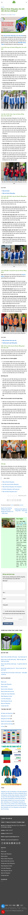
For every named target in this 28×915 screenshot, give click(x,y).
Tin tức (2, 7)
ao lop (7, 791)
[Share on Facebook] (10, 500)
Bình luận (5, 580)
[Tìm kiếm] (26, 2)
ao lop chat (7, 796)
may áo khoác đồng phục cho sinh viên (13, 35)
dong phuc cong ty (18, 795)
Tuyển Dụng (24, 908)
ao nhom (15, 793)
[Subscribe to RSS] (9, 843)
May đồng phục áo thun (6, 696)
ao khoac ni (10, 800)
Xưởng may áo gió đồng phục (9, 343)
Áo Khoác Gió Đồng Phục (7, 713)
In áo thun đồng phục (6, 698)
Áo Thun (23, 907)
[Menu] (2, 2)
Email (4, 598)
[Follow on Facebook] (2, 843)
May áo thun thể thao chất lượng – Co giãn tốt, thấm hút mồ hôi (14, 664)
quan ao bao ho (14, 805)
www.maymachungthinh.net (12, 839)
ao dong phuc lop (21, 793)
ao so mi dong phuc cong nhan (16, 802)
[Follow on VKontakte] (17, 843)
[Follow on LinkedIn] (12, 843)
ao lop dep (19, 791)
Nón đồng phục (13, 908)
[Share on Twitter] (13, 500)
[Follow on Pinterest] (7, 843)
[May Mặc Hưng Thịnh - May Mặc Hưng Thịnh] (14, 2)
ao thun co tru (14, 803)
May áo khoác (6, 191)
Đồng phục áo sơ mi (5, 716)
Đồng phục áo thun (5, 718)
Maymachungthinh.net (18, 910)
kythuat (13, 14)
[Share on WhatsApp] (8, 500)
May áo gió (3, 682)
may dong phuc (8, 793)
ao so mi (15, 800)
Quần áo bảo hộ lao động (7, 723)
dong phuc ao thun (17, 807)
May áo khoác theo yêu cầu (9, 340)
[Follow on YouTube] (14, 843)
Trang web (5, 605)
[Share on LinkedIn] (20, 500)
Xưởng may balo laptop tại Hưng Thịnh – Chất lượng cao (21, 510)
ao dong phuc (13, 791)
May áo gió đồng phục (6, 684)
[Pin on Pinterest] (18, 500)
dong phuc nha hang (14, 796)
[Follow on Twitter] (5, 843)
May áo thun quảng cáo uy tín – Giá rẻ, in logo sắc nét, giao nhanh (13, 669)
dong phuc (3, 791)
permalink (21, 505)
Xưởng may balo (5, 705)
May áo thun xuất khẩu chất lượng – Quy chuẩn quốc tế (14, 657)
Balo (19, 908)
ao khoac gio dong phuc (8, 798)
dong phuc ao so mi (8, 807)
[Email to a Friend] (15, 500)
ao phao (5, 800)
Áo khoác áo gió (12, 907)
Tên (4, 592)
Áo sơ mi (19, 907)
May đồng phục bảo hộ (6, 701)
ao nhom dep (11, 795)
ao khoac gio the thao (20, 798)
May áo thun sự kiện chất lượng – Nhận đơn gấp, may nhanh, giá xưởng (13, 660)
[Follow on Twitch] (19, 843)
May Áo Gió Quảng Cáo (6, 721)
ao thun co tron (6, 803)
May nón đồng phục (5, 703)
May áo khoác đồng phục (8, 193)
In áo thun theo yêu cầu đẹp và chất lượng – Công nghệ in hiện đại (14, 673)
